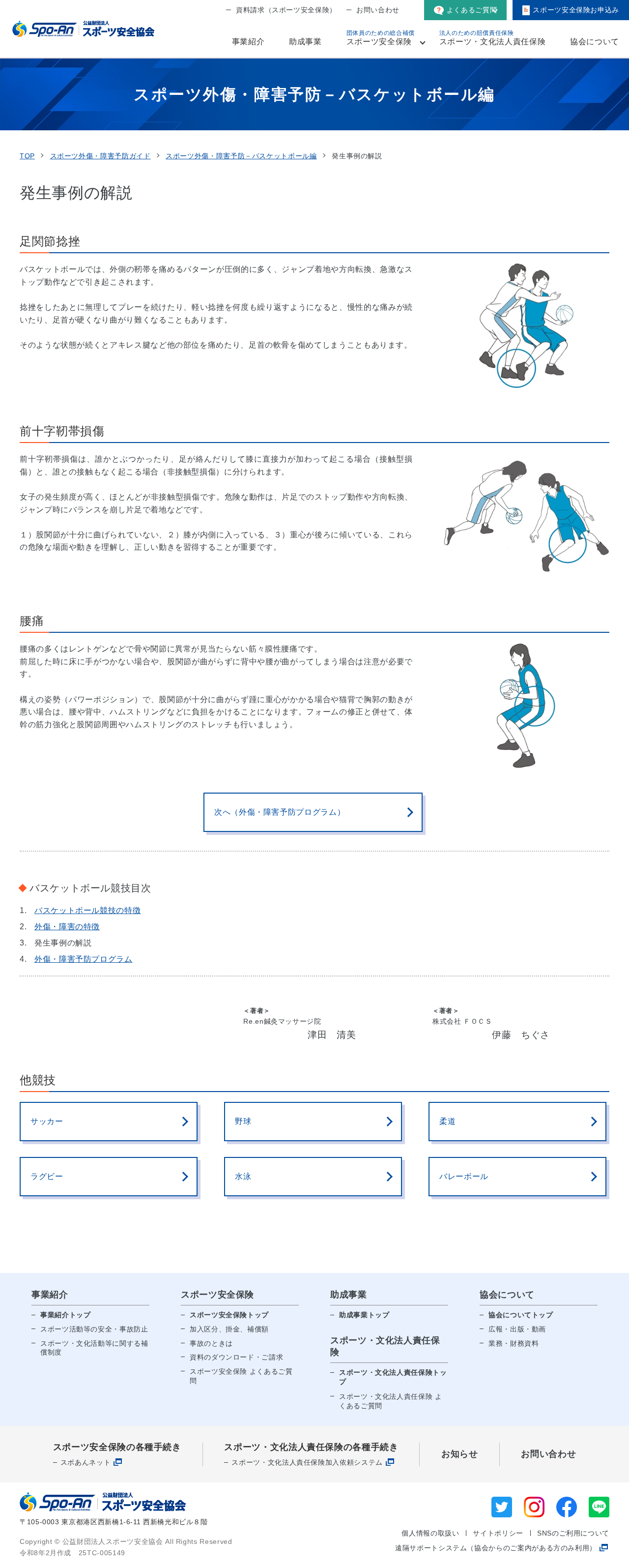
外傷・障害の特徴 (67, 926)
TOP (27, 156)
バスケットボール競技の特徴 (87, 910)
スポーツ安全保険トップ (229, 1315)
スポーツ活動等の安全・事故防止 (94, 1329)
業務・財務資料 (513, 1343)
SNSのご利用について (573, 1533)
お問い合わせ (378, 10)
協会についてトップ (520, 1315)
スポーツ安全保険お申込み (576, 10)
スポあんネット (85, 1462)
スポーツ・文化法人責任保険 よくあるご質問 (390, 1401)
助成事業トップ (364, 1315)
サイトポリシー (498, 1533)
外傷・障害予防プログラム (83, 959)
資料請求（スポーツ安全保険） (286, 10)
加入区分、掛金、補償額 (229, 1329)
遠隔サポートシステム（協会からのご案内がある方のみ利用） (496, 1548)
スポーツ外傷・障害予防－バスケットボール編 (241, 156)
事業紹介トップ (65, 1315)
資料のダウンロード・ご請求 (236, 1357)
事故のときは (211, 1343)
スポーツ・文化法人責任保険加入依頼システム (306, 1462)
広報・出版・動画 (517, 1329)
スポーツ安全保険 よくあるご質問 (241, 1376)
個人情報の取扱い (430, 1533)
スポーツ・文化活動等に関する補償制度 (94, 1348)
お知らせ (459, 1454)
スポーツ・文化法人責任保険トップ (393, 1377)
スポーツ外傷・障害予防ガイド (100, 156)
